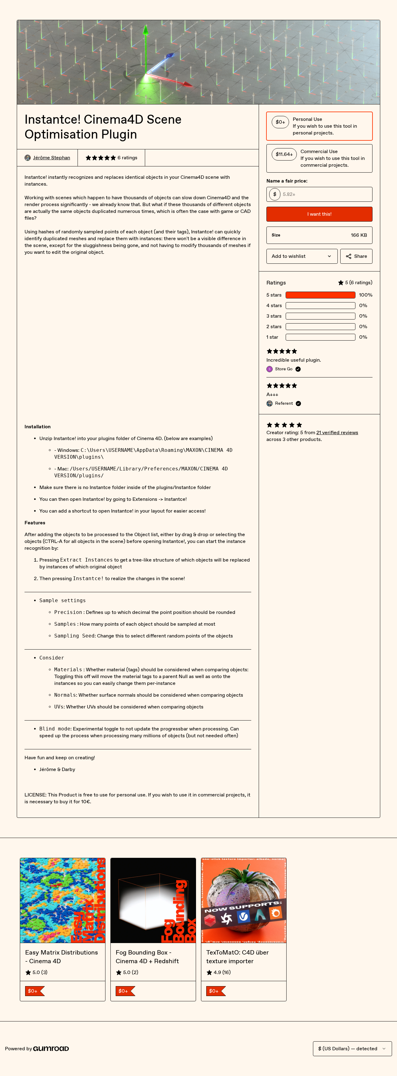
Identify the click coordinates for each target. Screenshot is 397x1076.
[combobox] (302, 256)
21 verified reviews (337, 432)
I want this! (319, 214)
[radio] (319, 126)
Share (360, 256)
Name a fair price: (286, 181)
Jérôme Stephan (51, 158)
